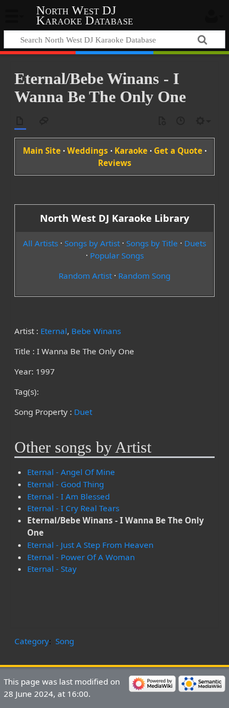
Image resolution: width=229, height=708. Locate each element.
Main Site (42, 150)
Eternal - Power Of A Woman (81, 557)
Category (31, 641)
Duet (83, 411)
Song (64, 641)
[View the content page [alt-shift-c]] (20, 121)
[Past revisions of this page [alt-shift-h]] (181, 121)
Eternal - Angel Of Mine (71, 472)
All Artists (40, 243)
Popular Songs (117, 255)
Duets (195, 243)
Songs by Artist (92, 243)
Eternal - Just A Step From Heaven (90, 544)
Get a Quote (178, 150)
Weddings (87, 150)
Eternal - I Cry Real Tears (73, 508)
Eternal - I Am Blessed (68, 496)
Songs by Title (152, 243)
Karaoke (131, 150)
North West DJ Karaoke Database (84, 15)
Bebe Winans (96, 331)
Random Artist (85, 275)
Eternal (53, 331)
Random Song (144, 275)
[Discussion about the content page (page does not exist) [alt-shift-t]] (44, 121)
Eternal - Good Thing (65, 484)
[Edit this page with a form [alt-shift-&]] (162, 121)
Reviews (115, 162)
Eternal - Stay (52, 568)
